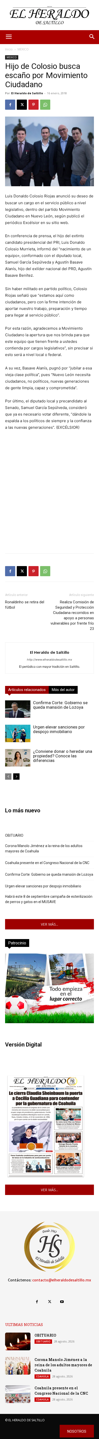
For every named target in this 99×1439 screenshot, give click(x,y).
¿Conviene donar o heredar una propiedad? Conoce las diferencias (62, 756)
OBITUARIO (14, 835)
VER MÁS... (49, 924)
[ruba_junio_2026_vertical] (49, 1021)
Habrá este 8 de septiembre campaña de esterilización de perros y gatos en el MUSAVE (48, 899)
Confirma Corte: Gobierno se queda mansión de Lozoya (60, 705)
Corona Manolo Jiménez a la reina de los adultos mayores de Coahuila (43, 848)
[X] (22, 105)
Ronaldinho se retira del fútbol (24, 605)
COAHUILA (42, 1376)
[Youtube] (62, 1302)
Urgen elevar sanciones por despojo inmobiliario (59, 729)
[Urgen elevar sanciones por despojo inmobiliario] (17, 733)
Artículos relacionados (27, 689)
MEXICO (23, 49)
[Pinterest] (33, 105)
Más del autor (63, 689)
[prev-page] (8, 776)
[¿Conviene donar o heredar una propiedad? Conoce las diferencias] (17, 758)
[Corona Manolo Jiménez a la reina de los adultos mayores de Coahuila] (17, 1366)
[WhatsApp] (45, 105)
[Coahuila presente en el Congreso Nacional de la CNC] (17, 1394)
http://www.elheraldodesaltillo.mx (49, 659)
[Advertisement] (49, 500)
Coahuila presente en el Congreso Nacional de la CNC (47, 863)
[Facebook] (10, 105)
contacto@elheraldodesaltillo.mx (61, 1280)
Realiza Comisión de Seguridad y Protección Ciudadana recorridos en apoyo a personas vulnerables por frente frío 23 (72, 615)
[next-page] (16, 776)
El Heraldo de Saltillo (27, 93)
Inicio (9, 49)
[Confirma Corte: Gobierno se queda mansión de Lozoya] (17, 709)
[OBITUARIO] (17, 1341)
